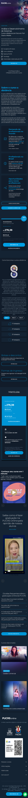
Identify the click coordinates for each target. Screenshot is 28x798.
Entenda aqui (14, 363)
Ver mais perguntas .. (14, 633)
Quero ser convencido (14, 456)
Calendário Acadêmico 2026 (14, 208)
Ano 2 (14, 317)
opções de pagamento (14, 248)
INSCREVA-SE (14, 63)
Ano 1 (6, 317)
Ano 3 (21, 317)
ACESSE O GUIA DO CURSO (14, 203)
